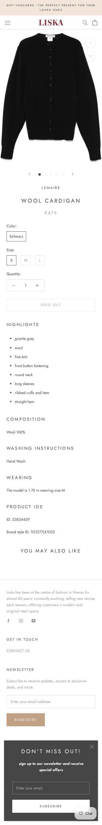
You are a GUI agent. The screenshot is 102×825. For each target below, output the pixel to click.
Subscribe (51, 806)
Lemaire (51, 187)
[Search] (85, 22)
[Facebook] (8, 620)
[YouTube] (33, 620)
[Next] (72, 174)
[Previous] (29, 174)
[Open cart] (94, 22)
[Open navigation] (7, 22)
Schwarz (16, 236)
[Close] (92, 747)
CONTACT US (18, 650)
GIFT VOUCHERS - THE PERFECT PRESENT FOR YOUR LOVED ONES (51, 7)
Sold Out (51, 304)
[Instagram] (21, 620)
